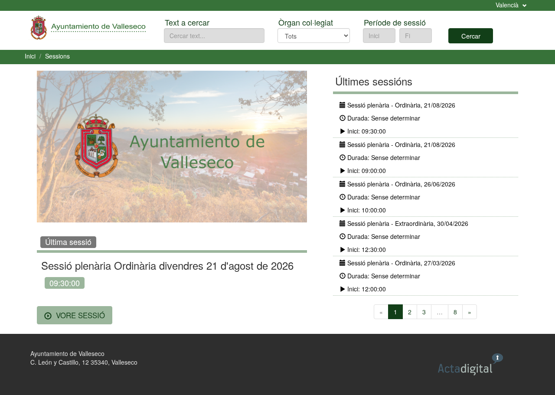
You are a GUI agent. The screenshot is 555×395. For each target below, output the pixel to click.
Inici (30, 56)
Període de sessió (395, 22)
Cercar (470, 35)
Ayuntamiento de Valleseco (67, 353)
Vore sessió (79, 315)
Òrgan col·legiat (305, 22)
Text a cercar (187, 22)
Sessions (57, 56)
